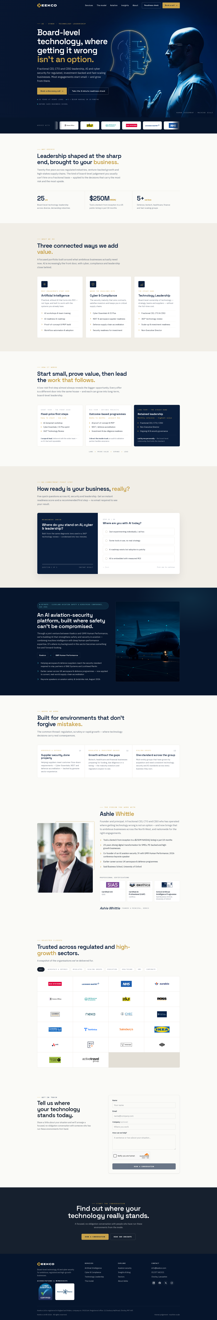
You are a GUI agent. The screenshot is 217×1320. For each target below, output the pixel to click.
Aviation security (124, 1268)
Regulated (77, 969)
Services (89, 5)
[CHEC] (126, 1014)
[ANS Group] (55, 1044)
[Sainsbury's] (126, 1029)
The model (101, 5)
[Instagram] (172, 1283)
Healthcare (127, 969)
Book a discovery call (52, 91)
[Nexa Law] (90, 1014)
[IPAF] (126, 999)
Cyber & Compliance (93, 1272)
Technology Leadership (94, 1277)
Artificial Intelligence (93, 1268)
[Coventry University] (55, 1029)
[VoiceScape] (126, 1044)
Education (112, 969)
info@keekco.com (158, 1268)
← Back (106, 567)
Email (114, 1111)
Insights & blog (124, 1272)
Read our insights (123, 1237)
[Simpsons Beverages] (162, 1044)
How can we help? (119, 1133)
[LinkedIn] (153, 1283)
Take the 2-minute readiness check (88, 91)
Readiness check (151, 5)
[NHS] (126, 983)
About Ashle (123, 1281)
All (40, 969)
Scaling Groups (95, 969)
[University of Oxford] (162, 1014)
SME (139, 969)
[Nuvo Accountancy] (90, 1044)
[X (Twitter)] (166, 1283)
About (135, 5)
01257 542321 (157, 1272)
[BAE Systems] (55, 983)
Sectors (121, 1277)
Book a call (171, 5)
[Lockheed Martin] (90, 983)
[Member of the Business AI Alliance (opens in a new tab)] (64, 1291)
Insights (125, 5)
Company (120, 1122)
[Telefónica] (90, 1029)
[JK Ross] (162, 999)
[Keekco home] (47, 5)
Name (114, 1100)
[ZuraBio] (162, 983)
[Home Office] (55, 999)
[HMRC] (90, 999)
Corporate (151, 969)
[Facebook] (159, 1283)
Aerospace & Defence (58, 969)
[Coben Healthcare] (55, 1014)
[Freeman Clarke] (55, 1059)
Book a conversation (144, 1166)
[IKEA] (162, 1029)
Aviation (114, 5)
